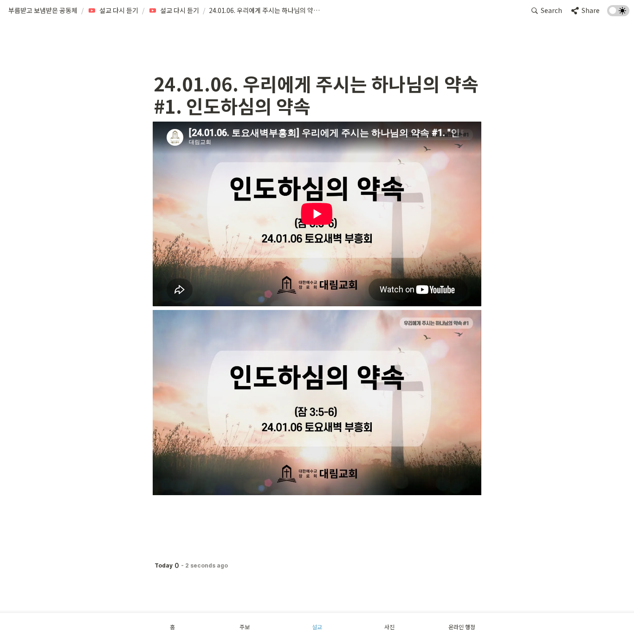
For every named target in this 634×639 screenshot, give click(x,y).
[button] (43, 10)
